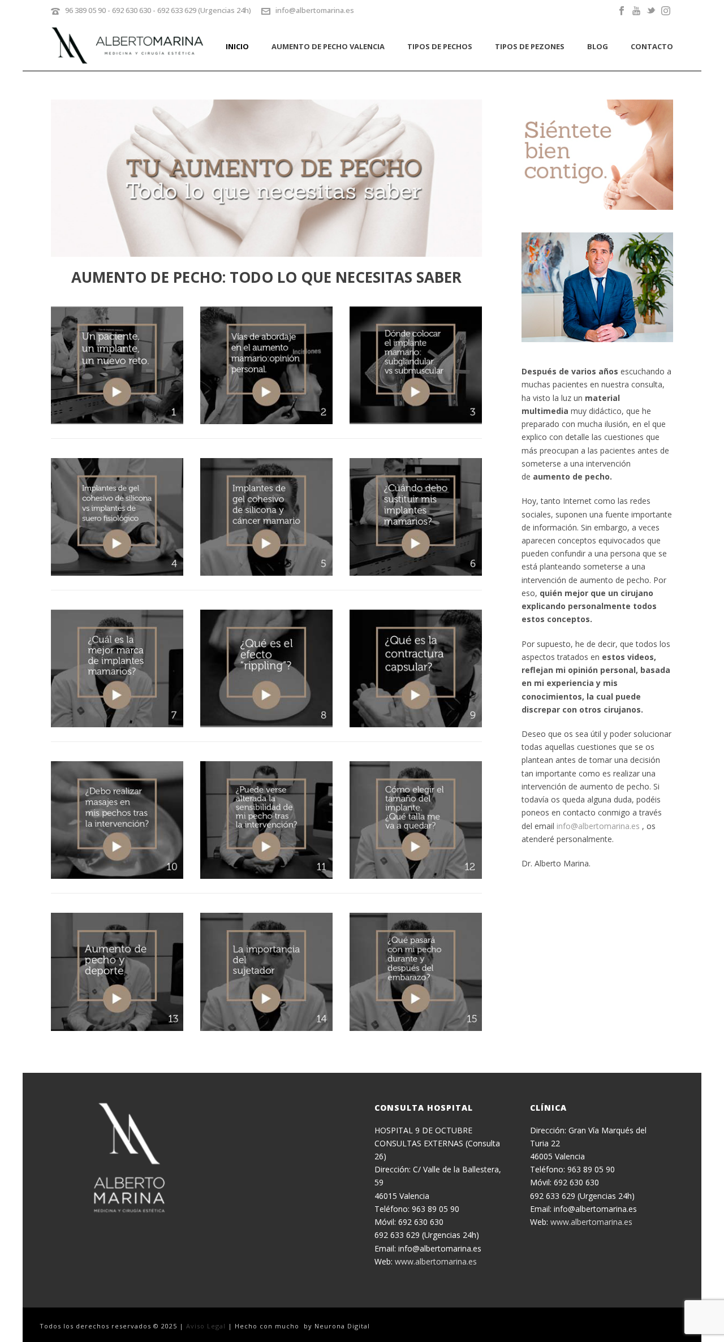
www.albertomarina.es (436, 1261)
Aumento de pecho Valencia (328, 46)
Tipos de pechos (439, 46)
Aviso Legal (206, 1326)
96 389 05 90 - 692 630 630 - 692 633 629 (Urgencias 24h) (158, 10)
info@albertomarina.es (314, 10)
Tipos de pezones (529, 46)
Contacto (652, 46)
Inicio (237, 46)
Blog (597, 46)
